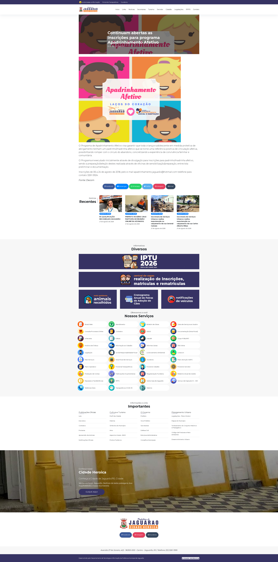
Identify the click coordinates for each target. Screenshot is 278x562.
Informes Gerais (152, 345)
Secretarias (141, 9)
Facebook (109, 186)
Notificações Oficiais (86, 440)
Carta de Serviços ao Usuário (188, 324)
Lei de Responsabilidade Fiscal (126, 352)
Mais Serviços (89, 360)
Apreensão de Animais (87, 435)
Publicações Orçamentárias (125, 374)
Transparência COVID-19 (124, 388)
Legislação (88, 352)
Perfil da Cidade (115, 416)
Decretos (82, 421)
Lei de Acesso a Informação (91, 2)
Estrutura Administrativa (149, 435)
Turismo (151, 9)
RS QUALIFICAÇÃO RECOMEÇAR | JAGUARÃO (109, 218)
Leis (80, 416)
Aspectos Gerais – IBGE (118, 435)
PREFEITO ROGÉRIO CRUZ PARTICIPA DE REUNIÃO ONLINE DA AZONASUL (135, 219)
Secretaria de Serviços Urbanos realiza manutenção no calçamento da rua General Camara (162, 221)
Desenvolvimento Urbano (181, 439)
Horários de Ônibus (91, 345)
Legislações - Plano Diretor (181, 416)
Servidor (160, 9)
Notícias (132, 9)
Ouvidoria (124, 2)
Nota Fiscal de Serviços (124, 360)
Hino (111, 430)
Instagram (160, 186)
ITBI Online (181, 345)
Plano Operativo (90, 367)
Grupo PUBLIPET (183, 338)
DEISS (149, 331)
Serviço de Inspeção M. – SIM (188, 381)
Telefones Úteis (90, 388)
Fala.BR (149, 338)
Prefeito (143, 416)
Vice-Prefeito (145, 421)
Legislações (178, 9)
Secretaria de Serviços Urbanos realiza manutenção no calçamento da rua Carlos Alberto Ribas (187, 221)
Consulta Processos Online (94, 331)
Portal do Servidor (184, 367)
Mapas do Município (178, 421)
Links (124, 9)
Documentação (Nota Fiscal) (188, 331)
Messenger (122, 186)
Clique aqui (92, 492)
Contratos (119, 331)
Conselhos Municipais (148, 440)
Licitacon (181, 352)
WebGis (149, 388)
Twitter (148, 186)
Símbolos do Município (118, 425)
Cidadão (169, 9)
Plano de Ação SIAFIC (185, 360)
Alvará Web (89, 324)
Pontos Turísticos (116, 440)
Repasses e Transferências (94, 381)
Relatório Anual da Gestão (187, 374)
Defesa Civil (145, 430)
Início (117, 9)
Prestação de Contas (92, 374)
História (112, 421)
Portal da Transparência (110, 2)
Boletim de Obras (153, 324)
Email (171, 186)
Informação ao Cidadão (124, 345)
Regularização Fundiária (155, 374)
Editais (118, 338)
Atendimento (120, 324)
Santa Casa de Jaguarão (155, 381)
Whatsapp (136, 186)
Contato (196, 9)
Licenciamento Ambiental (156, 352)
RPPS (188, 9)
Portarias (82, 430)
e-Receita (88, 338)
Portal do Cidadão (153, 367)
